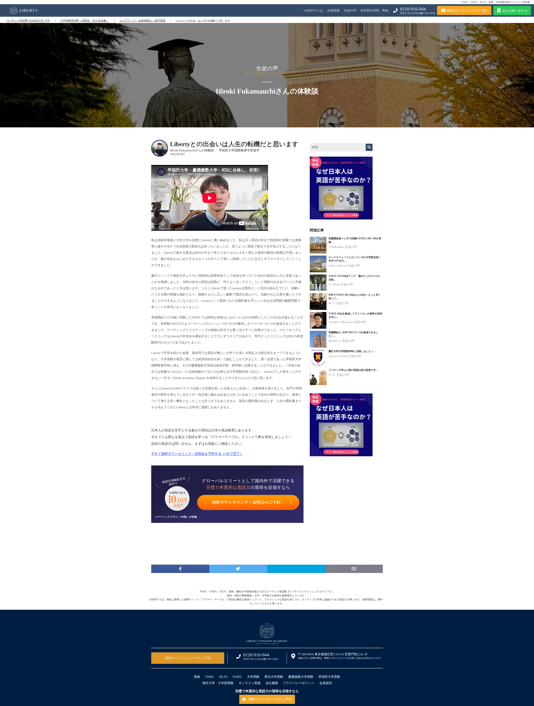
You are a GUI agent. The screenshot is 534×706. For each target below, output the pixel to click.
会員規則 (325, 683)
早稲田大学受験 (329, 676)
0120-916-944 (413, 8)
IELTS (223, 676)
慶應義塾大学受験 (300, 676)
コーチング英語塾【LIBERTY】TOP (28, 20)
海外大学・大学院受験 (218, 683)
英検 (197, 676)
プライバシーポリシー (298, 683)
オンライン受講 (250, 683)
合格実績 (333, 10)
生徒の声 (350, 10)
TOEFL (237, 676)
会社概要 (272, 683)
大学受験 (253, 676)
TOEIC (209, 676)
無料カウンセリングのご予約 (188, 658)
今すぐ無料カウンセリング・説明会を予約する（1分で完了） (197, 453)
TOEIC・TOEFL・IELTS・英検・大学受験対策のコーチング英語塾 (495, 2)
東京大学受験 (273, 676)
